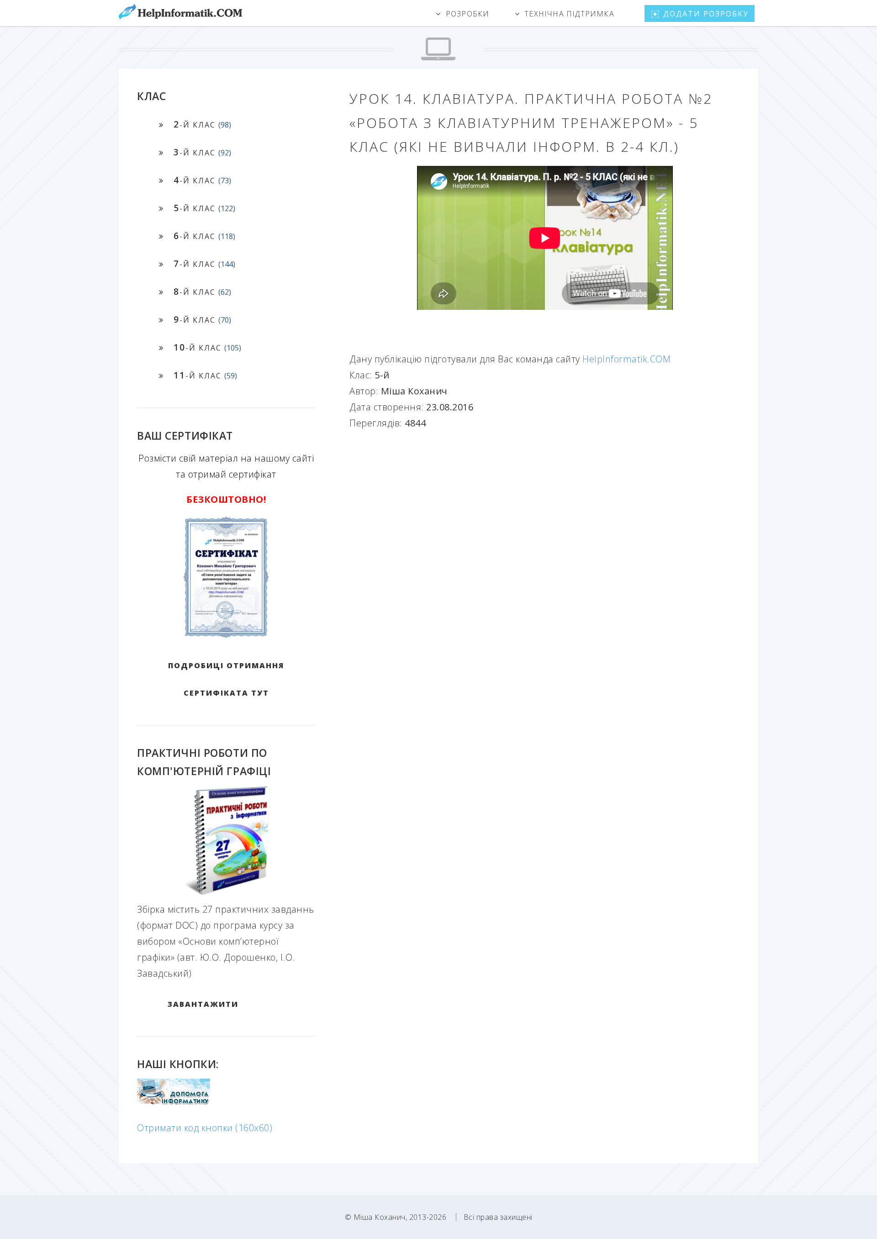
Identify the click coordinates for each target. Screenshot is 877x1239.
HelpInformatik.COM (626, 359)
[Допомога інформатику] (173, 1102)
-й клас (202, 124)
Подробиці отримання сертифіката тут (226, 679)
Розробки (468, 14)
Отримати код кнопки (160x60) (204, 1128)
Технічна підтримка (569, 14)
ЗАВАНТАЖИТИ (203, 1004)
